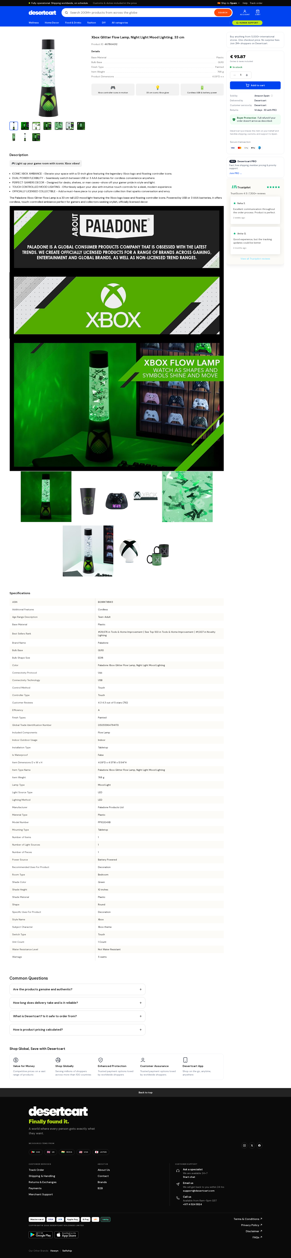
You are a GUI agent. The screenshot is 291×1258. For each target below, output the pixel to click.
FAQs (257, 1237)
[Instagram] (244, 1145)
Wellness (34, 22)
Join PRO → (235, 173)
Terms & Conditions (248, 1219)
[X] (252, 1145)
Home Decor (52, 22)
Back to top (146, 1092)
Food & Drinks (73, 22)
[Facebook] (259, 1145)
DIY (104, 22)
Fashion (91, 22)
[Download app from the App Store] (66, 1234)
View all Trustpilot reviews (255, 258)
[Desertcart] (42, 12)
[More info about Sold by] (271, 95)
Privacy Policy (251, 1225)
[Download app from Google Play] (40, 1234)
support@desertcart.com (199, 1190)
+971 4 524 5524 (192, 1204)
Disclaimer (254, 1231)
